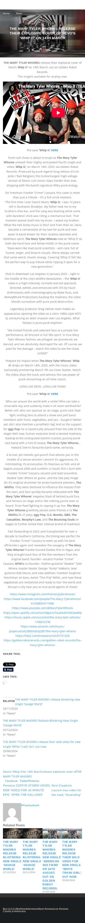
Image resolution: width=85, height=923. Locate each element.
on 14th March (32, 772)
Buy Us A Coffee (11, 909)
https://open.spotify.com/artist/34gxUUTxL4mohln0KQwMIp (42, 613)
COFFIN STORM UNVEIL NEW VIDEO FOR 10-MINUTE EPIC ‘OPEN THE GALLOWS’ (26, 790)
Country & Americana (14, 911)
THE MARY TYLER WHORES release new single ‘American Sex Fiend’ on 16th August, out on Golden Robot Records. (51, 865)
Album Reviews (45, 909)
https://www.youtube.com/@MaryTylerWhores (42, 608)
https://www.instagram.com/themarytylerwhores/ (42, 594)
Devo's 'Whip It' (13, 772)
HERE (54, 150)
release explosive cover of (59, 772)
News (23, 909)
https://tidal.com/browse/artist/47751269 (42, 636)
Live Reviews (61, 909)
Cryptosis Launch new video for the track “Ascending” (66, 790)
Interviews (31, 909)
